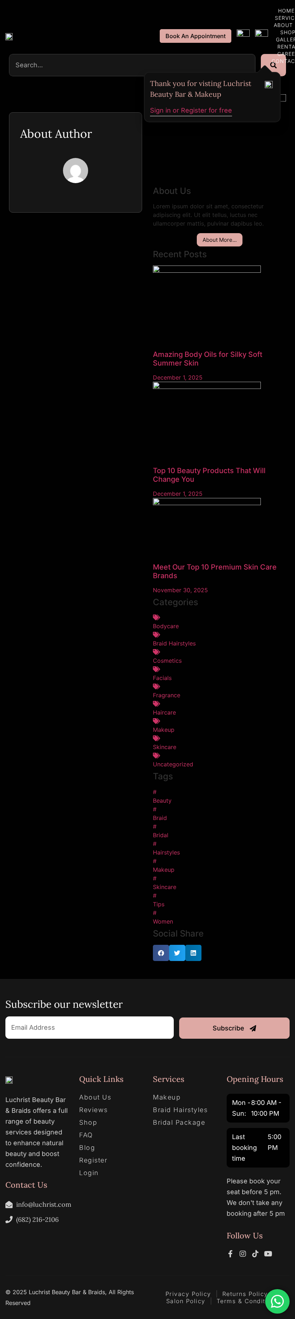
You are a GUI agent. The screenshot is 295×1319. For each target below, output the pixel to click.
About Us (95, 1097)
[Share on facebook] (161, 953)
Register (93, 1160)
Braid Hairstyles (180, 1110)
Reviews (93, 1110)
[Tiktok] (255, 1253)
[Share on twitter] (177, 953)
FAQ (86, 1135)
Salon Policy (185, 1301)
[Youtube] (268, 1253)
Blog (87, 1147)
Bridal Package (179, 1122)
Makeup (167, 1097)
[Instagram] (242, 1253)
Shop (88, 1122)
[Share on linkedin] (193, 953)
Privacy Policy (188, 1293)
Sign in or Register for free (191, 110)
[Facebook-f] (230, 1253)
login (89, 1173)
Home (286, 11)
